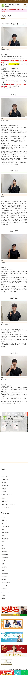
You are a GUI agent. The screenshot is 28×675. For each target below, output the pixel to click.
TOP (3, 473)
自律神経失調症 (5, 538)
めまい (3, 516)
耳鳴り (3, 529)
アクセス (4, 488)
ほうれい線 (4, 520)
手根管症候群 (5, 573)
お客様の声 (4, 491)
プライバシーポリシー (7, 507)
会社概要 (4, 498)
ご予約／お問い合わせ (7, 494)
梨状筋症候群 (5, 554)
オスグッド (4, 576)
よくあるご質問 (5, 485)
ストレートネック (6, 582)
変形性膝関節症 (5, 557)
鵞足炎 (3, 570)
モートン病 (4, 523)
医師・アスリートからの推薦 (8, 504)
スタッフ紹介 (5, 476)
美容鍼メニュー (5, 482)
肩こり (3, 548)
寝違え (3, 541)
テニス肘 (4, 579)
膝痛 (3, 535)
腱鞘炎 (3, 598)
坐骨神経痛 (4, 551)
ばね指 (3, 560)
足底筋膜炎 (4, 588)
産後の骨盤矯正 (5, 532)
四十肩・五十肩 (5, 526)
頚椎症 (3, 595)
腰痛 (3, 545)
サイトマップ (5, 501)
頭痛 (3, 563)
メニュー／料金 (5, 479)
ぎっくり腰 (4, 567)
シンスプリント (5, 585)
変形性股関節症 (5, 592)
